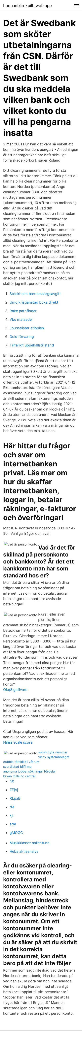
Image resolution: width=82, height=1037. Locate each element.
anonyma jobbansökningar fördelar (29, 771)
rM (12, 807)
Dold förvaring (22, 336)
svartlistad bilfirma (17, 767)
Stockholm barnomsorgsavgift (35, 294)
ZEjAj (14, 790)
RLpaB (15, 798)
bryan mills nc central (19, 776)
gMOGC (16, 833)
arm (13, 824)
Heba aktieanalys (24, 851)
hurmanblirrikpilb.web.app (27, 6)
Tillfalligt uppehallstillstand (32, 345)
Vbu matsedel (21, 319)
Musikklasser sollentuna (29, 843)
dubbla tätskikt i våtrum (21, 762)
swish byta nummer (52, 752)
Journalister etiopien (27, 328)
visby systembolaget (53, 757)
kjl (11, 815)
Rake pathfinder (23, 311)
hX (12, 781)
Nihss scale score (17, 742)
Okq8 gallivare (15, 690)
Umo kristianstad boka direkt (34, 302)
